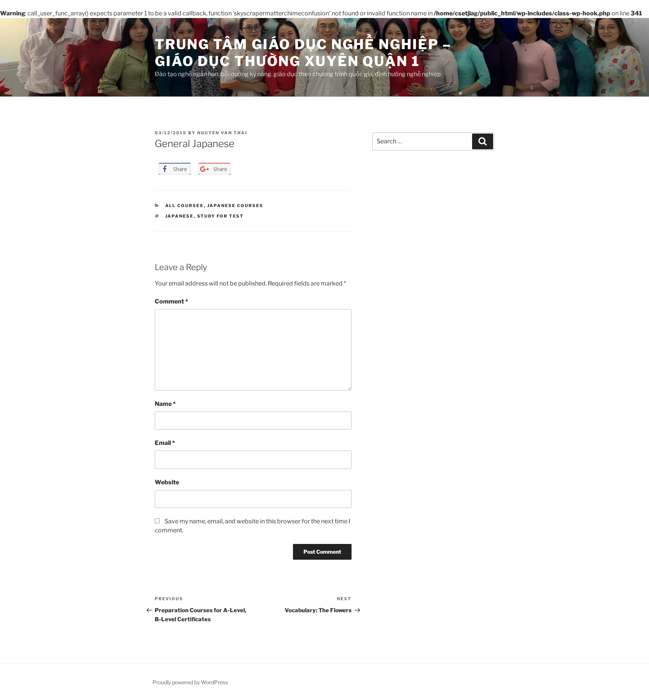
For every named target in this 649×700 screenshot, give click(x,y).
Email (165, 442)
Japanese (179, 216)
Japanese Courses (235, 205)
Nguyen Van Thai (222, 132)
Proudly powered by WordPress (190, 682)
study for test (220, 216)
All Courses (184, 205)
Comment (171, 301)
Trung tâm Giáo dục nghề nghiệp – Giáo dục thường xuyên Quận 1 (303, 52)
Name (165, 403)
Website (167, 482)
